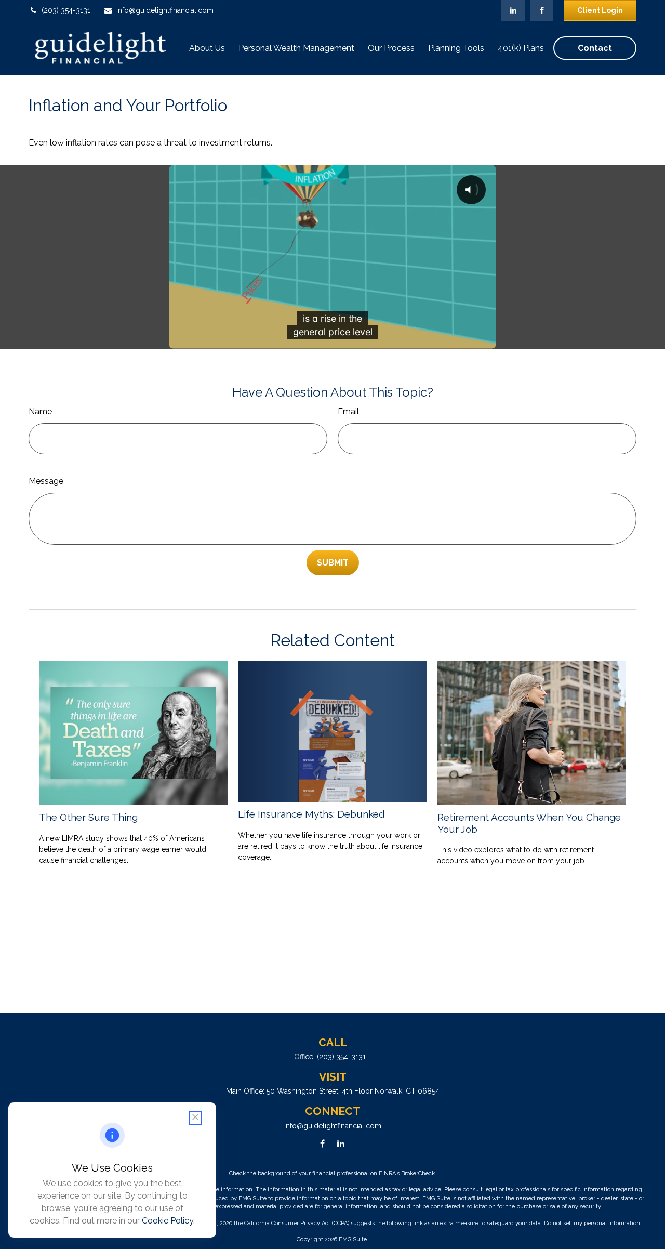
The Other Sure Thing (88, 817)
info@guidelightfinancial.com (165, 10)
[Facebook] (541, 10)
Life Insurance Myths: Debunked (311, 814)
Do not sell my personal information (592, 1223)
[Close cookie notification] (195, 1118)
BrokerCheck (418, 1173)
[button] (207, 48)
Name (40, 411)
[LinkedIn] (513, 10)
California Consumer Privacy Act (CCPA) (296, 1223)
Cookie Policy (167, 1221)
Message (46, 481)
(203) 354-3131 (66, 10)
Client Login (600, 10)
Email (348, 411)
